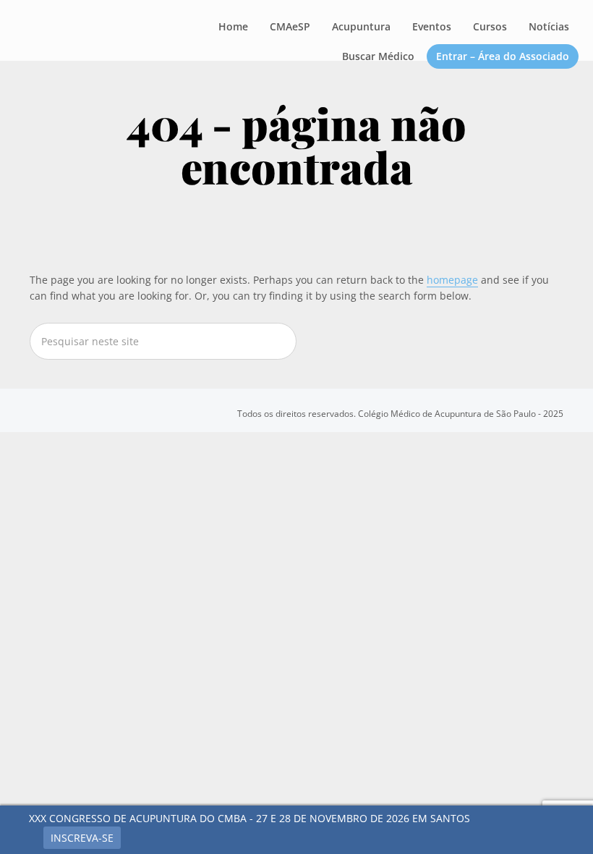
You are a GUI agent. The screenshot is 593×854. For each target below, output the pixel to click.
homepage (452, 280)
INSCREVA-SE (82, 838)
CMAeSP (97, 32)
